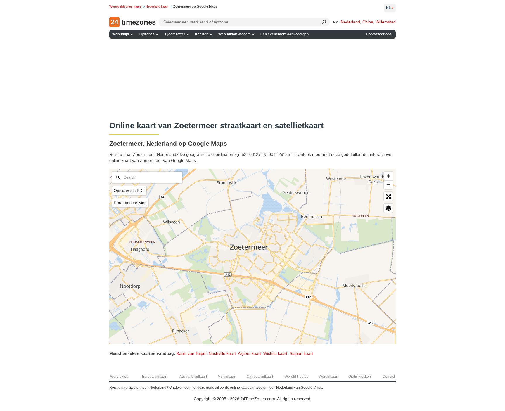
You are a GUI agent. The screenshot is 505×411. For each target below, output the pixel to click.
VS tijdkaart (227, 376)
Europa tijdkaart (154, 376)
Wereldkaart (328, 376)
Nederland (350, 22)
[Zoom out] (388, 184)
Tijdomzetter (175, 34)
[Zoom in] (388, 176)
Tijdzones (147, 34)
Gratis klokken (359, 376)
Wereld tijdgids (296, 376)
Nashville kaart (222, 353)
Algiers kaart (249, 353)
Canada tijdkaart (260, 376)
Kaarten (201, 34)
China (367, 22)
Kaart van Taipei (191, 353)
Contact (389, 376)
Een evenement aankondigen (284, 34)
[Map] (252, 256)
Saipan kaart (301, 353)
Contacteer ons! (379, 34)
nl (388, 8)
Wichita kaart (275, 353)
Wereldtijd (120, 34)
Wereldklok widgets (234, 34)
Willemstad (386, 22)
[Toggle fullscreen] (388, 196)
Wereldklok (119, 376)
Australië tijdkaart (193, 376)
